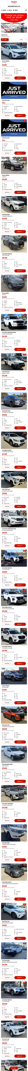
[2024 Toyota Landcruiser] (14, 793)
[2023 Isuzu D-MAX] (14, 715)
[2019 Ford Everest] (14, 832)
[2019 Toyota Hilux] (14, 361)
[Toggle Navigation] (26, 10)
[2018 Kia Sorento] (14, 165)
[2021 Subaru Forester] (14, 558)
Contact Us (19, 78)
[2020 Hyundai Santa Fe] (14, 597)
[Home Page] (14, 2)
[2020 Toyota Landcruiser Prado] (14, 518)
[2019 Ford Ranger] (14, 204)
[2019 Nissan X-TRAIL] (14, 401)
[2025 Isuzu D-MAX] (14, 90)
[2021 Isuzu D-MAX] (14, 1029)
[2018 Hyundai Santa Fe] (14, 872)
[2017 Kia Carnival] (14, 51)
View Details (7, 78)
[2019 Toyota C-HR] (14, 911)
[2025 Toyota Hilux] (14, 479)
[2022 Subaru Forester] (14, 244)
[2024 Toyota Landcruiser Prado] (14, 322)
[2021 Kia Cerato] (14, 283)
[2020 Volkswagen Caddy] (14, 754)
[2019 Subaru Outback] (14, 440)
